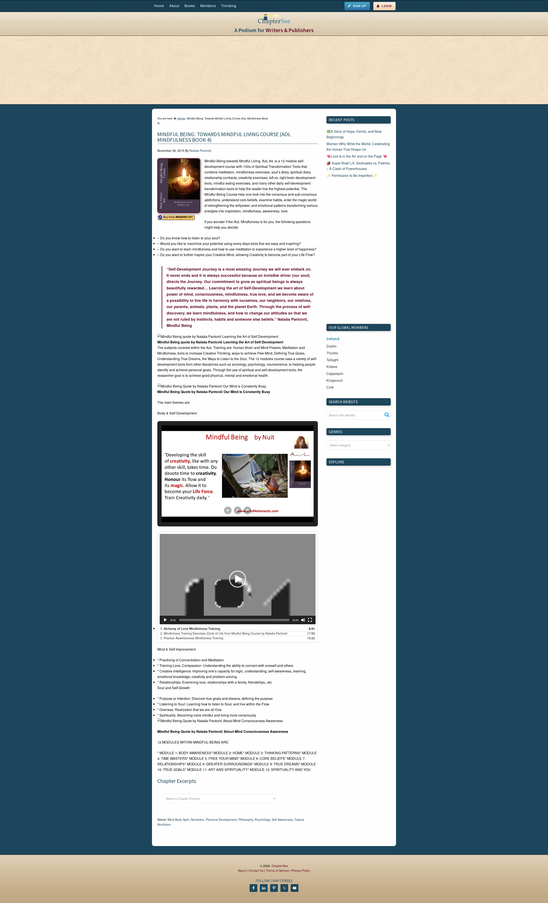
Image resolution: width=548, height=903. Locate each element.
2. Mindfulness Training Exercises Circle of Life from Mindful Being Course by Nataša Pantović (223, 633)
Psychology (262, 819)
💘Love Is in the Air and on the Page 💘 (356, 156)
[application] (238, 579)
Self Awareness (282, 819)
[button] (228, 510)
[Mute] (303, 620)
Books (190, 6)
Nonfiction (197, 819)
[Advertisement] (274, 70)
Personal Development (221, 819)
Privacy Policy (301, 870)
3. (191, 638)
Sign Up (359, 6)
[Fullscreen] (310, 620)
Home (159, 6)
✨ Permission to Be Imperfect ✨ (351, 175)
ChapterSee (280, 866)
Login (387, 6)
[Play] (165, 620)
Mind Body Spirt (178, 819)
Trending (228, 6)
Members (208, 6)
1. (190, 628)
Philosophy (245, 819)
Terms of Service (277, 870)
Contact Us (256, 870)
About (174, 6)
